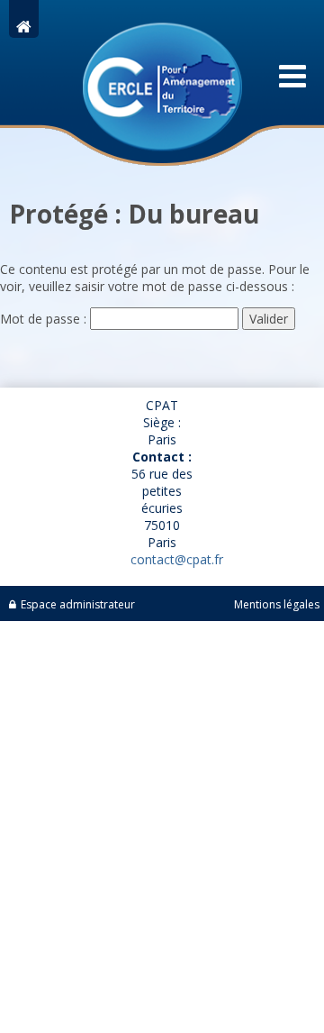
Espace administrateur (78, 604)
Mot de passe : (45, 318)
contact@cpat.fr (176, 559)
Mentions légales (277, 604)
